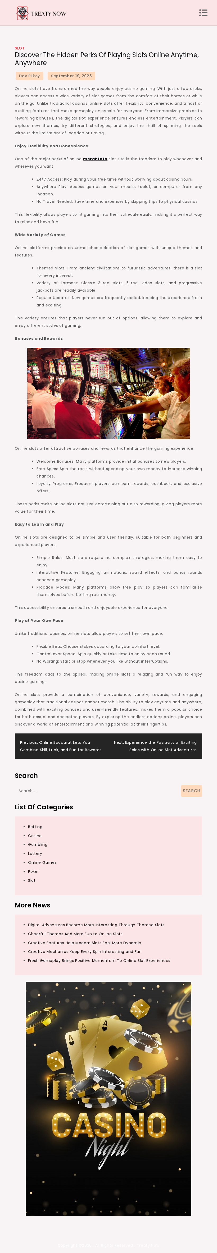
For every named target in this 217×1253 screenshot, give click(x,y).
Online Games (42, 862)
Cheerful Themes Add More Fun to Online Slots (75, 934)
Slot (20, 48)
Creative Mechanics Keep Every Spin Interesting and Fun (85, 951)
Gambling (38, 844)
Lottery (35, 853)
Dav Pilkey (29, 76)
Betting (35, 826)
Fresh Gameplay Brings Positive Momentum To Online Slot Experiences (99, 960)
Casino (35, 835)
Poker (33, 871)
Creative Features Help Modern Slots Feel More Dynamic (84, 943)
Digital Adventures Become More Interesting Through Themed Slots (96, 925)
